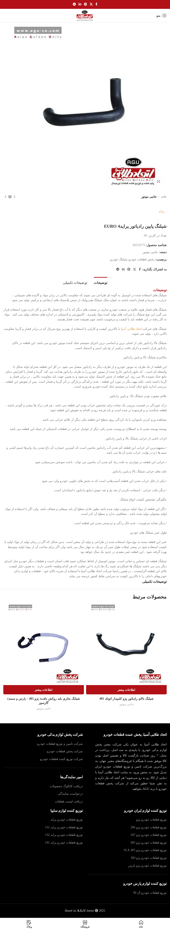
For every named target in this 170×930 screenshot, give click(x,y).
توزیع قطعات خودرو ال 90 (150, 892)
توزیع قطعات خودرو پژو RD (149, 857)
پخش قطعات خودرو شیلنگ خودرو (132, 259)
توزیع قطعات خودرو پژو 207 (149, 834)
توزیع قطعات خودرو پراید (66, 819)
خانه (164, 196)
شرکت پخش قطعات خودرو (65, 751)
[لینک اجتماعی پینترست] (85, 4)
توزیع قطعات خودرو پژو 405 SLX (145, 850)
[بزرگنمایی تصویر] (158, 182)
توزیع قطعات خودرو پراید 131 (64, 827)
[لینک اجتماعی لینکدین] (80, 4)
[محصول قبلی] (14, 197)
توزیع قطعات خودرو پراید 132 (64, 834)
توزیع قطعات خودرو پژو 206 (149, 827)
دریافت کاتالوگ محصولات (66, 786)
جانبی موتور (149, 196)
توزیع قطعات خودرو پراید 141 (64, 842)
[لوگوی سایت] (85, 15)
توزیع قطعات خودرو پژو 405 (149, 842)
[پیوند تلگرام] (74, 4)
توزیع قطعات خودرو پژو (151, 819)
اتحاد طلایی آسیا (131, 328)
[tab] (100, 282)
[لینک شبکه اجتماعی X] (91, 4)
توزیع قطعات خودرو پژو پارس (147, 865)
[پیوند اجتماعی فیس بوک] (96, 4)
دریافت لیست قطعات (69, 801)
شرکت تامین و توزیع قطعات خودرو (60, 743)
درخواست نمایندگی (70, 793)
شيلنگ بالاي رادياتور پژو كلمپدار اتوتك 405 (126, 698)
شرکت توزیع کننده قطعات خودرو (61, 759)
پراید (161, 211)
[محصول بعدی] (5, 197)
